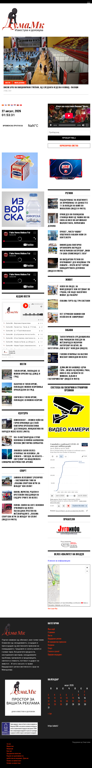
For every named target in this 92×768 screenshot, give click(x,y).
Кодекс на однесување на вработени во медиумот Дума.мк (17, 756)
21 (73, 701)
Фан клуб (51, 629)
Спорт (50, 648)
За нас (9, 743)
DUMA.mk (10, 357)
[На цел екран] (87, 125)
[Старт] (51, 125)
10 (49, 698)
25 (55, 704)
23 (85, 701)
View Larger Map (52, 608)
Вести (7, 82)
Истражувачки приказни (57, 641)
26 (61, 704)
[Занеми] (83, 125)
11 (54, 698)
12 (61, 698)
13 (67, 698)
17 (48, 701)
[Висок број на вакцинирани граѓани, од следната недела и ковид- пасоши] (46, 60)
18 (55, 701)
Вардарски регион (54, 638)
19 (61, 701)
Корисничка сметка (69, 145)
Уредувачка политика (14, 753)
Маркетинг (10, 746)
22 (79, 701)
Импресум (10, 748)
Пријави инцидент (55, 654)
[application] (69, 116)
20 (67, 701)
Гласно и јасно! (53, 651)
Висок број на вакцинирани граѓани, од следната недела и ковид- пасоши (41, 87)
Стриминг (51, 632)
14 (73, 698)
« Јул (50, 713)
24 (49, 704)
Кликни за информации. (59, 561)
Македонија (19, 82)
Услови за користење (13, 763)
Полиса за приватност (14, 760)
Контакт (9, 751)
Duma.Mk (4, 357)
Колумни (51, 644)
